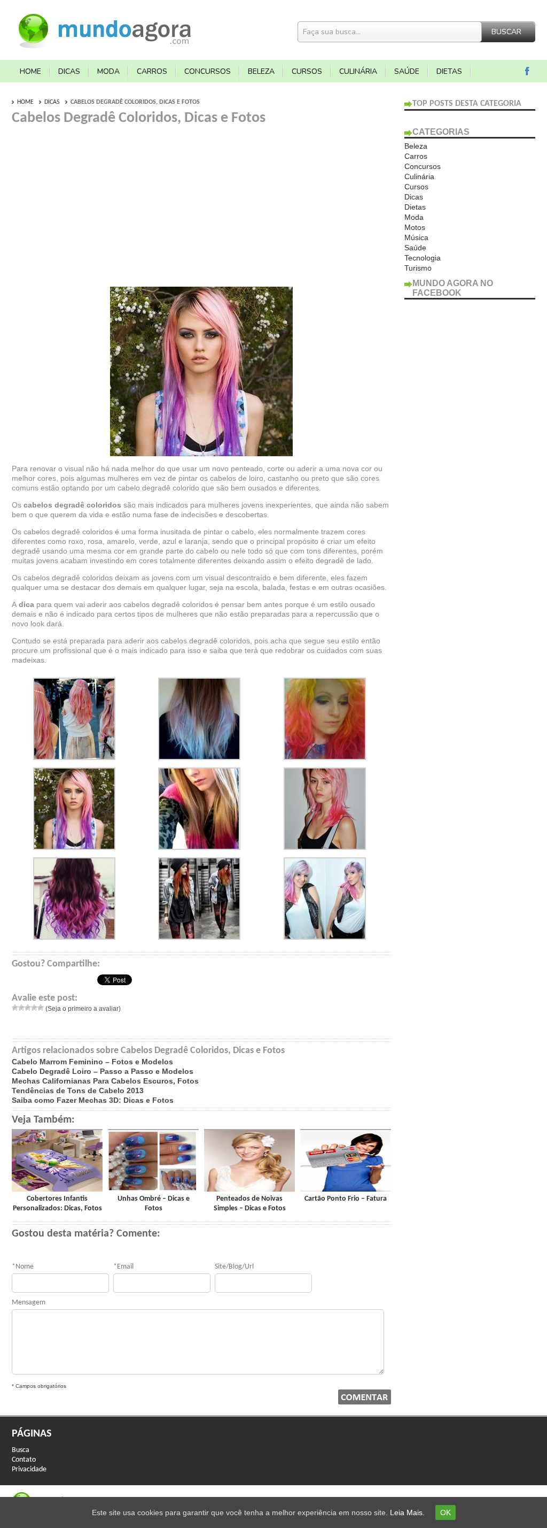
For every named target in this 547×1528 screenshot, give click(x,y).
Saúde (406, 71)
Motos (414, 227)
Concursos (207, 71)
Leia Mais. (407, 1512)
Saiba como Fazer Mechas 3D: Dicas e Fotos (93, 1100)
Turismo (418, 268)
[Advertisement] (101, 202)
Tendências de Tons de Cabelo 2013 (78, 1090)
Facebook (527, 71)
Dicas (69, 71)
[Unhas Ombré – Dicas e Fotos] (153, 1189)
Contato (24, 1460)
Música (416, 237)
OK (445, 1512)
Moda (108, 71)
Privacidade (29, 1469)
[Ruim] (21, 1007)
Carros (152, 71)
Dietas (449, 71)
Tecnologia (422, 258)
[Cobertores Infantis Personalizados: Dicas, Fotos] (57, 1189)
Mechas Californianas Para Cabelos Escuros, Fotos (105, 1081)
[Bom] (34, 1007)
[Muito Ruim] (15, 1007)
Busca (20, 1450)
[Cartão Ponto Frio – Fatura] (345, 1189)
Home (30, 71)
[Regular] (28, 1007)
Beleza (261, 71)
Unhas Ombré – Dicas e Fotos (154, 1203)
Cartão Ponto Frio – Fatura (345, 1199)
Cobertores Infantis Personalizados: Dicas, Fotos (57, 1203)
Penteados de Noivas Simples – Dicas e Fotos (250, 1203)
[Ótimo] (40, 1007)
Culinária (358, 71)
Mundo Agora (105, 29)
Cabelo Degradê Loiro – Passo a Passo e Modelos (102, 1071)
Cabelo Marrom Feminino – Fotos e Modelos (92, 1061)
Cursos (307, 71)
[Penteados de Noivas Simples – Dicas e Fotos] (249, 1189)
